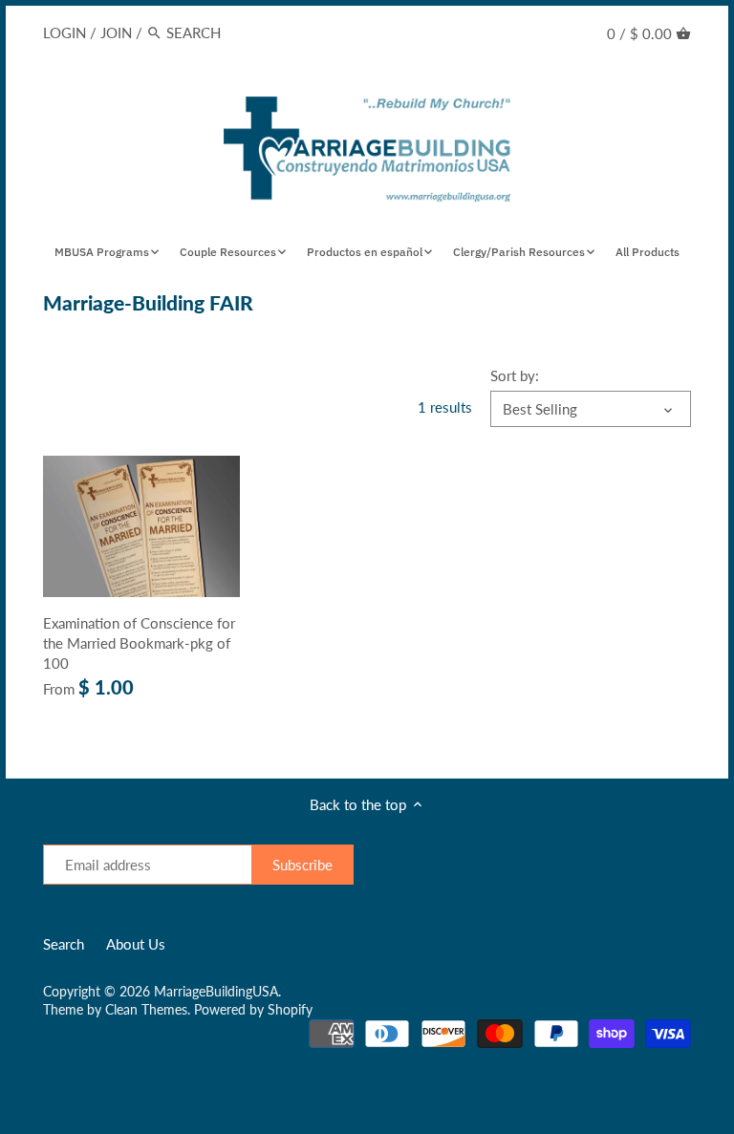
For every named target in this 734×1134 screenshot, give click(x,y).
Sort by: (514, 375)
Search (63, 943)
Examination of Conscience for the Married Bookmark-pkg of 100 (139, 643)
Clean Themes (146, 1009)
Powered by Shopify (253, 1009)
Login (64, 32)
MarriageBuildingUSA (216, 991)
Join (116, 32)
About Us (135, 943)
